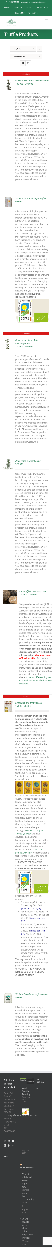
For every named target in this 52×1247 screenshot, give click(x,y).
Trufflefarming (27, 1167)
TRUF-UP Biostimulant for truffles (30, 198)
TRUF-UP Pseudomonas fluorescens (31, 994)
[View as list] (28, 63)
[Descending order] (39, 49)
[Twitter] (9, 1141)
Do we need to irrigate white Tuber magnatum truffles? (26, 1228)
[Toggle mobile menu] (46, 20)
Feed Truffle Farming (26, 1091)
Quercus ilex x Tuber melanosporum (32, 80)
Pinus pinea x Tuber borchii (28, 460)
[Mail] (13, 1145)
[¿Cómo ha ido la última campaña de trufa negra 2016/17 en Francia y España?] (25, 1111)
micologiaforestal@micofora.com (33, 2)
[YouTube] (13, 1141)
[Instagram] (5, 1145)
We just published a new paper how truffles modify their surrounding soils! (26, 1188)
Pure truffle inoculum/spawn (32, 591)
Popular (23, 1080)
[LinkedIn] (9, 1145)
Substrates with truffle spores (28, 702)
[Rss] (5, 1141)
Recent (29, 1081)
